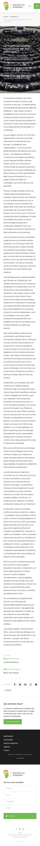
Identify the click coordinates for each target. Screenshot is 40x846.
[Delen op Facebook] (6, 87)
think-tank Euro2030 (16, 522)
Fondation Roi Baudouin (20, 836)
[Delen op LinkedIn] (16, 87)
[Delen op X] (11, 87)
